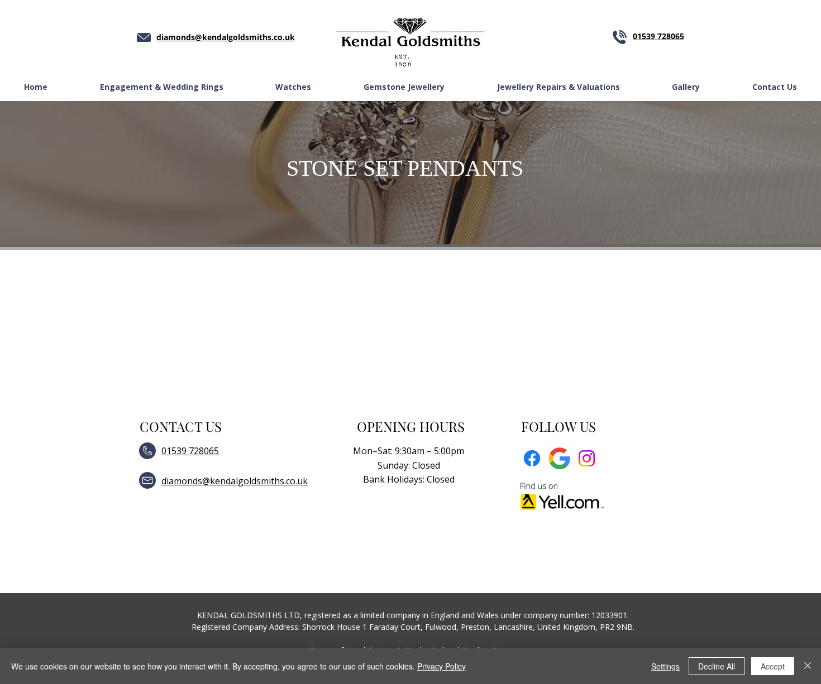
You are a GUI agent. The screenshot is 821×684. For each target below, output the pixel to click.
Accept (773, 666)
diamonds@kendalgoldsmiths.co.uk (234, 481)
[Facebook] (532, 458)
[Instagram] (587, 458)
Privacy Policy (441, 666)
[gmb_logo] (559, 458)
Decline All (716, 666)
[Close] (807, 666)
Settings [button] (665, 666)
